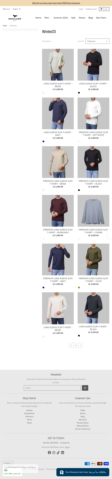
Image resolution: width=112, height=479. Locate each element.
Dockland (23, 469)
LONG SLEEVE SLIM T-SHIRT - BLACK (93, 85)
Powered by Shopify (36, 469)
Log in (81, 9)
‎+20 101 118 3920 (50, 443)
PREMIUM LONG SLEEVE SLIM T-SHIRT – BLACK (93, 182)
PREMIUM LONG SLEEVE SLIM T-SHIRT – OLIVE (93, 279)
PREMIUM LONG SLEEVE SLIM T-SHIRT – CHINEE (93, 231)
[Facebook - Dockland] (49, 452)
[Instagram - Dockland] (53, 452)
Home (5, 26)
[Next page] (80, 345)
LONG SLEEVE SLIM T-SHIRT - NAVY (57, 133)
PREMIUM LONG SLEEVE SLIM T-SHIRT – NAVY (58, 279)
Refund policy (51, 469)
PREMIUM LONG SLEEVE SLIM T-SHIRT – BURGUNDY (58, 231)
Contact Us (65, 443)
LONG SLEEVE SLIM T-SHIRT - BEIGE (57, 85)
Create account (91, 9)
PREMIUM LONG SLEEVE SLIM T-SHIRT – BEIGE (58, 182)
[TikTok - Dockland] (58, 452)
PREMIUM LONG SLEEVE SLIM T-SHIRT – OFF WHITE (93, 133)
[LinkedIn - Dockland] (62, 452)
